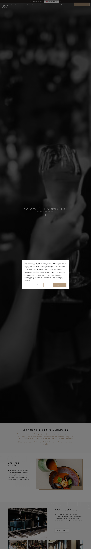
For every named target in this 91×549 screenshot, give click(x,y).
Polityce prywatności (54, 268)
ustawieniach (27, 280)
